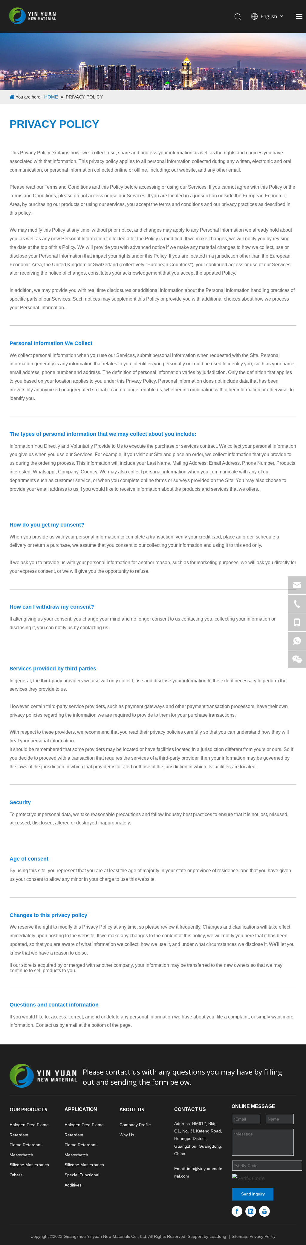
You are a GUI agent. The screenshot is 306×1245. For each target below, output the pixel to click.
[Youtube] (264, 1211)
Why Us (127, 1134)
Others (16, 1174)
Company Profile (135, 1124)
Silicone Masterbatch (29, 1164)
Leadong (217, 1236)
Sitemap (239, 1236)
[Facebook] (237, 1211)
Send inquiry (253, 1194)
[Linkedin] (250, 1211)
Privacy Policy (263, 1236)
